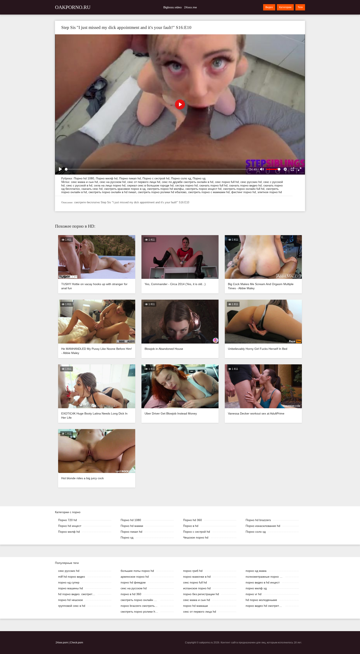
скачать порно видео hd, (246, 185)
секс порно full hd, (227, 182)
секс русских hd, (251, 182)
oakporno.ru (72, 7)
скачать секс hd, (92, 188)
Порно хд (199, 178)
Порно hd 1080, (85, 178)
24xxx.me (190, 7)
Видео (269, 7)
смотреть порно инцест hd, (204, 188)
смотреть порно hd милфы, (166, 188)
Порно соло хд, (182, 178)
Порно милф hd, (107, 178)
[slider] (156, 169)
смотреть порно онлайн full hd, (244, 188)
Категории (285, 7)
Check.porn (76, 642)
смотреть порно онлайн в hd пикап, (113, 192)
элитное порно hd (270, 192)
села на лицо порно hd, (110, 185)
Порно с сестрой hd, (156, 178)
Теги (300, 7)
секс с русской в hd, (80, 185)
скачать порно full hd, (214, 185)
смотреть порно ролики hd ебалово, (163, 192)
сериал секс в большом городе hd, (151, 185)
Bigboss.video (172, 7)
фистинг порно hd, (244, 192)
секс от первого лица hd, (144, 182)
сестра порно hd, (187, 185)
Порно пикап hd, (130, 178)
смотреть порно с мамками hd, (209, 192)
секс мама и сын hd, (85, 182)
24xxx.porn (62, 642)
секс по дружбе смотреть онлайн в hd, (188, 182)
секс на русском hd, (113, 182)
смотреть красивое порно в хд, (125, 188)
